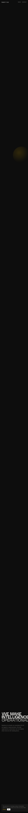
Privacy (4, 809)
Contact (24, 2)
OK (8, 809)
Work (19, 2)
